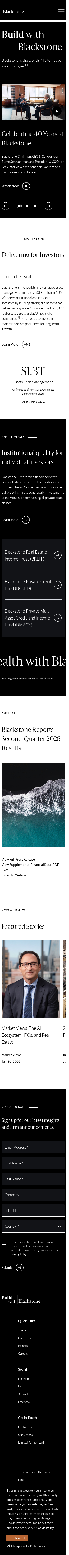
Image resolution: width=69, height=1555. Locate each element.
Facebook (24, 1402)
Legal (21, 1480)
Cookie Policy (45, 1528)
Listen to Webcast (15, 875)
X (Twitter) (25, 1394)
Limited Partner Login (31, 1442)
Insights (23, 1346)
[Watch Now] (57, 111)
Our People (25, 1338)
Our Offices (25, 1435)
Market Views (11, 1054)
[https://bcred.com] (58, 585)
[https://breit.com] (58, 555)
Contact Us (25, 1427)
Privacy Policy (19, 1254)
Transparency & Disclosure (34, 1472)
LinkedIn (23, 1379)
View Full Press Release (19, 859)
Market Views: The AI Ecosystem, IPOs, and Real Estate (26, 1035)
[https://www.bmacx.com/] (58, 618)
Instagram (24, 1386)
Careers (23, 1353)
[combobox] (33, 1226)
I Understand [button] (17, 1538)
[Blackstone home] (33, 1299)
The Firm (24, 1330)
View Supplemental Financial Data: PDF (30, 864)
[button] (26, 1546)
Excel (6, 869)
